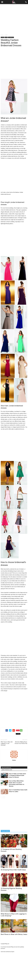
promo (6, 37)
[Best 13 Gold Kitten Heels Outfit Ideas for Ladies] (4, 791)
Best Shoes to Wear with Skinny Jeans (14, 934)
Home (2, 35)
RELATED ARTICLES (6, 767)
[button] (26, 2)
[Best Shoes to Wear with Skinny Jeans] (14, 925)
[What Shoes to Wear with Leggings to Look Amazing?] (14, 903)
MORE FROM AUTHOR (7, 769)
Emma (14, 760)
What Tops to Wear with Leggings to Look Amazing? (7, 743)
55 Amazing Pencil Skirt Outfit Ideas (13, 870)
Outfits (2, 37)
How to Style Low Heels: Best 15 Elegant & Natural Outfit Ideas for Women (17, 775)
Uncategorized (10, 37)
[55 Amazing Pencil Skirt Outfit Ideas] (14, 861)
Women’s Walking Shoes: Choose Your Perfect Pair (21, 742)
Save (18, 730)
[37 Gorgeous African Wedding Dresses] (14, 840)
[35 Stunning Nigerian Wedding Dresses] (14, 880)
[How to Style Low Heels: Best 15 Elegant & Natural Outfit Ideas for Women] (4, 775)
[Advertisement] (14, 19)
